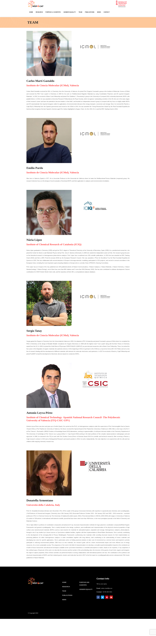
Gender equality (70, 12)
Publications (89, 12)
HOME (31, 12)
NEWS (64, 599)
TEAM (64, 591)
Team (80, 12)
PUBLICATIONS (67, 595)
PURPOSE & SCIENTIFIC (53, 12)
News (99, 12)
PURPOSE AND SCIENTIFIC (84, 584)
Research (39, 12)
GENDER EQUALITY (85, 589)
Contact (107, 12)
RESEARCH (66, 586)
